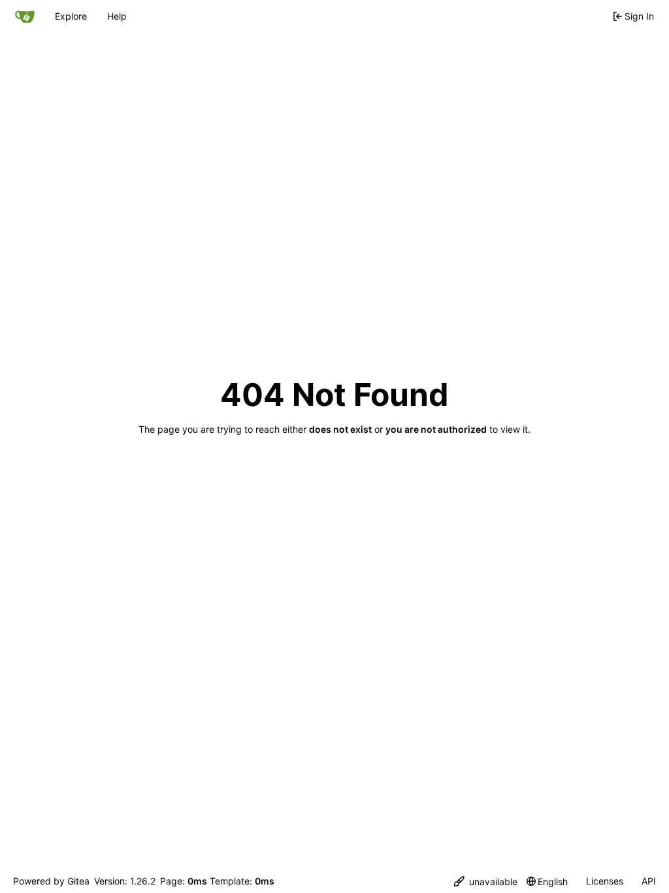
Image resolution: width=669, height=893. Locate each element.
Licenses (604, 880)
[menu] (485, 881)
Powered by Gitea (51, 880)
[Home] (25, 16)
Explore (71, 16)
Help (117, 16)
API (649, 880)
